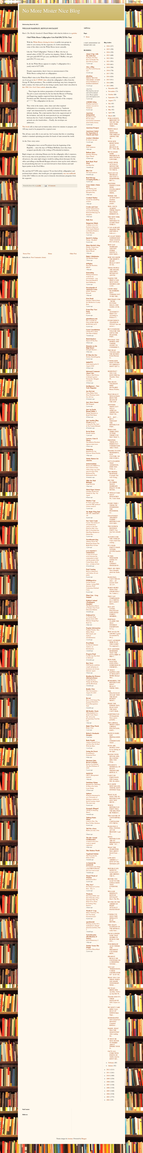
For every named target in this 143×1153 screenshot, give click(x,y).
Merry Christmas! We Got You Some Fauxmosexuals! (92, 914)
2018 (108, 70)
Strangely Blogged (92, 808)
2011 (108, 1072)
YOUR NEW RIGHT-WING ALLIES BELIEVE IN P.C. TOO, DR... (114, 145)
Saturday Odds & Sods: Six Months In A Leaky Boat (93, 302)
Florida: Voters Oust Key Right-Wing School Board (92, 249)
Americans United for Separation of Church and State (92, 133)
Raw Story (89, 663)
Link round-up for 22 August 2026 (92, 365)
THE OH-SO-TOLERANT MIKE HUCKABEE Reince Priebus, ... (113, 386)
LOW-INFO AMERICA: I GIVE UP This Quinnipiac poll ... (113, 861)
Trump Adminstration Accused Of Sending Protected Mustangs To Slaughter (93, 211)
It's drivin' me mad (91, 140)
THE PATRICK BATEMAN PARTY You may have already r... (114, 530)
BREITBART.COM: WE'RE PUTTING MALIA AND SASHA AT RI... (114, 303)
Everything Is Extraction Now (91, 754)
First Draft (90, 298)
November (111, 91)
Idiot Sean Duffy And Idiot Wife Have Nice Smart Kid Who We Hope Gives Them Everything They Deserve (92, 900)
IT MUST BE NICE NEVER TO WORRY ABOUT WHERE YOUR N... (114, 1043)
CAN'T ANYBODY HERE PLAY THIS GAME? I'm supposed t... (114, 643)
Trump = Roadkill (91, 240)
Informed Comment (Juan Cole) (93, 372)
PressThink (90, 643)
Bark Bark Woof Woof (91, 162)
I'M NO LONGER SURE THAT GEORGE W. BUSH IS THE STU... (114, 937)
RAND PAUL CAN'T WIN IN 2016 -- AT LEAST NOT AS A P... (114, 581)
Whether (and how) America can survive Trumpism (92, 106)
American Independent (90, 114)
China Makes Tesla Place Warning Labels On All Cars (92, 395)
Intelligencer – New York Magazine (92, 387)
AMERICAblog (91, 102)
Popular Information (93, 628)
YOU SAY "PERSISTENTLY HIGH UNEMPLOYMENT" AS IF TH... (114, 971)
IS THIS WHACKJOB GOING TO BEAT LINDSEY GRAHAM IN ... (114, 560)
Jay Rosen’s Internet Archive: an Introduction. (92, 647)
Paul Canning (91, 569)
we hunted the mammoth (91, 864)
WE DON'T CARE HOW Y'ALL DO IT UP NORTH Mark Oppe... (114, 1011)
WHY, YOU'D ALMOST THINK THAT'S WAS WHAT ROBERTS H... (114, 210)
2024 (108, 52)
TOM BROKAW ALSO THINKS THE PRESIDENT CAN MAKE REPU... (114, 948)
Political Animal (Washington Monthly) (91, 602)
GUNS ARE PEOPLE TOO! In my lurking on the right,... (114, 748)
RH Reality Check (92, 711)
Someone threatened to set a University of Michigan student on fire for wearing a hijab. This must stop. (93, 799)
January (111, 1066)
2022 (108, 58)
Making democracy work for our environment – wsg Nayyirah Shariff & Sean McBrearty (92, 278)
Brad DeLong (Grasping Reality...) (93, 179)
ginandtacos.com (91, 318)
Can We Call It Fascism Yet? (93, 70)
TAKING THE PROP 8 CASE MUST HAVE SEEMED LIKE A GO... (114, 282)
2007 (108, 1085)
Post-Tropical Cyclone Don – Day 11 (93, 887)
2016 (108, 76)
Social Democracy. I (92, 940)
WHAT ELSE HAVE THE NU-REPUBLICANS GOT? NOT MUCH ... (114, 798)
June (109, 107)
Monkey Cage (90, 500)
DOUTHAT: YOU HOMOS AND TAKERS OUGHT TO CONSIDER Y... (114, 343)
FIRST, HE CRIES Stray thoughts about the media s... (114, 571)
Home (50, 254)
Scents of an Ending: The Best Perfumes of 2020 (92, 766)
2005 (108, 1091)
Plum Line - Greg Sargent (92, 596)
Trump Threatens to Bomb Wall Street (92, 414)
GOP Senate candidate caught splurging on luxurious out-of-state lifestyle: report (93, 668)
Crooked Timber (91, 198)
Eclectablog (90, 272)
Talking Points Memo (91, 818)
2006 (108, 1088)
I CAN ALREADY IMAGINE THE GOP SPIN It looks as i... (114, 230)
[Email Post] (45, 186)
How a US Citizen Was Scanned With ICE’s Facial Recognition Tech (93, 703)
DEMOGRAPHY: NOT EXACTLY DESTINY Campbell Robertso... (114, 1021)
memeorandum (91, 464)
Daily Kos (89, 220)
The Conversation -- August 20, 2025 (92, 692)
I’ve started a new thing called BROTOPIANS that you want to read (93, 868)
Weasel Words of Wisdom (91, 877)
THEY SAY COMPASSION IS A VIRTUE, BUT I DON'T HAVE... (113, 600)
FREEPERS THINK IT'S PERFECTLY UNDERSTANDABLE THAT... (114, 444)
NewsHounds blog (92, 539)
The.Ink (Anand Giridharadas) (91, 838)
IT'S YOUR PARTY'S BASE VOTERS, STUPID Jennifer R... (114, 549)
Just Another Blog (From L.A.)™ (92, 421)
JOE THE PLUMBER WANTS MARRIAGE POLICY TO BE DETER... (114, 485)
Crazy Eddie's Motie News (93, 186)
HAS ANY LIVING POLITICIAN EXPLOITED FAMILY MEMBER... (113, 611)
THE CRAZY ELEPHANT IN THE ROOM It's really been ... (114, 928)
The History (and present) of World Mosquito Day (91, 190)
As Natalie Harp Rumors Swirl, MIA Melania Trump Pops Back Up (92, 620)
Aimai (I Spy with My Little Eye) (92, 55)
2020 (108, 64)
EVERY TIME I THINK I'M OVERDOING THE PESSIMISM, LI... (113, 508)
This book (25, 126)
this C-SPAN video (40, 80)
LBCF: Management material (92, 776)
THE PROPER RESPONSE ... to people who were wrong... (113, 474)
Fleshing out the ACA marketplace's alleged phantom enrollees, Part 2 (93, 926)
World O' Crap (91, 911)
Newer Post (26, 254)
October (111, 94)
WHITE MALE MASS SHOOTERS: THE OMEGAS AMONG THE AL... (114, 133)
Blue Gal (89, 170)
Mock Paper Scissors (93, 489)
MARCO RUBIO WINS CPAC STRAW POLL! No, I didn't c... (114, 590)
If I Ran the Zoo (91, 355)
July (109, 103)
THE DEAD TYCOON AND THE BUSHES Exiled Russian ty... (114, 354)
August (110, 100)
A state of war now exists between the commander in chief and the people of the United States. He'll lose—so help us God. (92, 559)
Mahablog (89, 449)
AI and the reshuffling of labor (92, 200)
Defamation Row (91, 879)
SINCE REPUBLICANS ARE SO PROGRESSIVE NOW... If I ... (114, 840)
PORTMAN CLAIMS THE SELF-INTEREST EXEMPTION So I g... (113, 624)
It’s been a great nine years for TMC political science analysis (93, 504)
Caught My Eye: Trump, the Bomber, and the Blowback (92, 682)
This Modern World (93, 850)
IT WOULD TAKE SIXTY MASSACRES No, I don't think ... (114, 496)
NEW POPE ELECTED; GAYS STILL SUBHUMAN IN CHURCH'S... (114, 663)
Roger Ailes (89, 728)
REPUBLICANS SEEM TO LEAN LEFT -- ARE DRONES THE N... (114, 872)
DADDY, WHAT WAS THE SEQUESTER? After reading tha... (113, 1032)
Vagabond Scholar (92, 854)
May (109, 110)
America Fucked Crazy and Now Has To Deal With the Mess (93, 744)
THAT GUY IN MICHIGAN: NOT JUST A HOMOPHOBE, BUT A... (114, 176)
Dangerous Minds (92, 223)
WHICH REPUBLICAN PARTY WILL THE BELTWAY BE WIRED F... (114, 809)
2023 (108, 55)
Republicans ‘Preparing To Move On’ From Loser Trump (93, 786)
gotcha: (74, 33)
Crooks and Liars (92, 207)
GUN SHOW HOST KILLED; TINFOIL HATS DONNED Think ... (114, 788)
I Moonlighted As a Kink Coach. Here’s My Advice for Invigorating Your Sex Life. (93, 717)
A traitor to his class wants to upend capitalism (92, 843)
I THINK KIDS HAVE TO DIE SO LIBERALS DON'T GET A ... (114, 364)
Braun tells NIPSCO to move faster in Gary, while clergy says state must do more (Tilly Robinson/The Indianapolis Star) (93, 470)
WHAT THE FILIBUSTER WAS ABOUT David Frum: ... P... (113, 851)
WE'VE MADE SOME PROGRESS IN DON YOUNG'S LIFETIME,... (114, 155)
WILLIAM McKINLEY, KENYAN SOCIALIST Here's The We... (114, 895)
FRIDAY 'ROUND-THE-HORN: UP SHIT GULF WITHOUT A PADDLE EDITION (93, 81)
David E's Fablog (92, 238)
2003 (108, 1097)
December (111, 88)
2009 (108, 1078)
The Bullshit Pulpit (92, 258)
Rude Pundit (90, 740)
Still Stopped (90, 404)
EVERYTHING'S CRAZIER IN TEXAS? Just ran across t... (114, 323)
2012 (108, 1069)
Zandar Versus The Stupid (92, 946)
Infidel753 (89, 362)
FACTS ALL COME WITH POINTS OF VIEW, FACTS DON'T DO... (113, 1055)
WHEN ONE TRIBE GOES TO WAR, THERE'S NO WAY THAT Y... (114, 433)
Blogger (83, 1138)
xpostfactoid (90, 922)
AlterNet (89, 89)
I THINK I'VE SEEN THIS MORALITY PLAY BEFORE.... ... (113, 918)
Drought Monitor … (92, 350)
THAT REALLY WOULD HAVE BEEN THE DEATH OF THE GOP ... (114, 398)
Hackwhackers (91, 339)
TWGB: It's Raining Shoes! (92, 811)
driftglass (89, 263)
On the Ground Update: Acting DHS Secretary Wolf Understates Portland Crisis (92, 586)
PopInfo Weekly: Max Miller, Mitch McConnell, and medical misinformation (92, 634)
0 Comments (52, 186)
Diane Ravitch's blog (93, 245)
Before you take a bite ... (92, 831)
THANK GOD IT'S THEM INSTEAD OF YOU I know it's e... (114, 1000)
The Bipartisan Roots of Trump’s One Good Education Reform (92, 608)
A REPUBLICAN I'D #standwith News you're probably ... (113, 717)
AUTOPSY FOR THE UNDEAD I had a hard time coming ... (114, 539)
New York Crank (92, 521)
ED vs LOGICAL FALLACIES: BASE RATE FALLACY (92, 322)
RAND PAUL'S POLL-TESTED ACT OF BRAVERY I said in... (114, 830)
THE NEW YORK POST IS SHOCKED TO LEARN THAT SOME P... (114, 220)
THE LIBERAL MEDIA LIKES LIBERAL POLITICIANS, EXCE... (114, 726)
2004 (108, 1094)
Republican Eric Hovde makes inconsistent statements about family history (93, 119)
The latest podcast (91, 172)
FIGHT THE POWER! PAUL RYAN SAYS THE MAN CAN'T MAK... (114, 707)
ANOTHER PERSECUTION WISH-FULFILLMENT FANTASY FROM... (114, 188)
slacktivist (89, 773)
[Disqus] (49, 220)
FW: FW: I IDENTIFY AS (93, 514)
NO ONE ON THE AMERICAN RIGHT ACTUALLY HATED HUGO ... (114, 906)
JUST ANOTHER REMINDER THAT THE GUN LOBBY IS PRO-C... (114, 652)
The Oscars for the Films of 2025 (91, 857)
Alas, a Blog (90, 67)
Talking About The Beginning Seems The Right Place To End (92, 543)
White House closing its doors (43, 42)
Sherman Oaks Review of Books (91, 761)
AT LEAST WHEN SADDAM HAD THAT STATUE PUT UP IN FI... (114, 239)
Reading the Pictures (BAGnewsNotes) (93, 677)
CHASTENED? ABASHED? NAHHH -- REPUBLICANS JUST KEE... (114, 519)
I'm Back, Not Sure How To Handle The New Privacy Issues (92, 59)
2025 (108, 49)
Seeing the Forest (92, 751)
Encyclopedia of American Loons (91, 288)
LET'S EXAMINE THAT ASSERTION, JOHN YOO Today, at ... (114, 465)
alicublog (89, 76)
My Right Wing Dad (93, 511)
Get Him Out (90, 165)
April (110, 113)
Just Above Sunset (92, 402)
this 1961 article (33, 87)
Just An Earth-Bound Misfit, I (91, 410)
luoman (70, 1138)
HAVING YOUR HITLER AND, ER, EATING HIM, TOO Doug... (113, 758)
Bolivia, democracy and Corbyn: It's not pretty (92, 573)
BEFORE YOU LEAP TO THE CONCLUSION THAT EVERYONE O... (114, 883)
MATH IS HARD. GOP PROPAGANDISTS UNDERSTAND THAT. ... (114, 738)
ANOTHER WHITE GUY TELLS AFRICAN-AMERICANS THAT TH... (113, 409)
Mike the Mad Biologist (91, 481)
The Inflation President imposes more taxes (93, 443)
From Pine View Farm (91, 310)
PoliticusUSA (90, 615)
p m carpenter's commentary (91, 552)
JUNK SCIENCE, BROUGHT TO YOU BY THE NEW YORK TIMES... (113, 122)
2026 (108, 46)
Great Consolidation (93, 329)
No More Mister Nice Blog (51, 10)
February (111, 1063)
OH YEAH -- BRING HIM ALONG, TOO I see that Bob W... (114, 991)
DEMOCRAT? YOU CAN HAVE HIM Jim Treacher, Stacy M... (114, 375)
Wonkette (89, 894)
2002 (108, 1100)
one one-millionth (69, 173)
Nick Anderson (90, 147)
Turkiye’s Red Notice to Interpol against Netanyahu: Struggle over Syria (92, 378)
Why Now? (90, 885)
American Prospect (92, 128)
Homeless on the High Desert (91, 347)
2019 (108, 67)
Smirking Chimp (92, 782)
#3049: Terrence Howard (91, 292)
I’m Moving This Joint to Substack (93, 657)
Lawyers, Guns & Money (92, 439)
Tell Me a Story (91, 828)
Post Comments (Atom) (38, 257)
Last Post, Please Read (93, 949)
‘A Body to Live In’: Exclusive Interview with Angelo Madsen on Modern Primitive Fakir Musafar (92, 229)
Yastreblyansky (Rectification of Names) (91, 937)
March (110, 116)
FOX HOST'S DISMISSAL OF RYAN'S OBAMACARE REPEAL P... (114, 768)
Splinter (89, 793)
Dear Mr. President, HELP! (92, 266)
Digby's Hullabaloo (92, 256)
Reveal (88, 698)
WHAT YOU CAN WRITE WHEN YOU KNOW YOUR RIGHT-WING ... (114, 981)
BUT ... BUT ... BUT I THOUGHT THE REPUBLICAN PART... (113, 422)
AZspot (88, 145)
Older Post (73, 254)
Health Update (90, 433)
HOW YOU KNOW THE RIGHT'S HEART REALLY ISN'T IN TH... (114, 261)
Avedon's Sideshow (92, 138)
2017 (108, 73)
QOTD (88, 313)
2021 (108, 61)
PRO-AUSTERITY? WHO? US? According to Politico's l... (113, 313)
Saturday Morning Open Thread (91, 155)
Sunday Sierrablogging (93, 357)
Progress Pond (91, 654)
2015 (108, 80)
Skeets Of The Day (92, 341)
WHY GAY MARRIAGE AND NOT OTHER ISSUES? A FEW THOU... (113, 249)
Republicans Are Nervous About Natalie (93, 452)
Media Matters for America (92, 459)
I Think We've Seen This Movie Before (92, 332)
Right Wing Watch (92, 726)
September (111, 97)
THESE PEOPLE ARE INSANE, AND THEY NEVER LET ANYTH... (113, 271)
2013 (108, 86)
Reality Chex (90, 689)
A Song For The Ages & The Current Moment (93, 425)
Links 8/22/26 (90, 484)
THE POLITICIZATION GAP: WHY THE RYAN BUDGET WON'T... (114, 696)
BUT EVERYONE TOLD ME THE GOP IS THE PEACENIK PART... (114, 333)
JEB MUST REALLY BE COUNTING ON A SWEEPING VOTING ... (114, 960)
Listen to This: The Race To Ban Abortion (93, 822)
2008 (108, 1082)
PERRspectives (91, 580)
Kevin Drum (90, 431)
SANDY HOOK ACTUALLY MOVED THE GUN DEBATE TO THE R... (113, 166)
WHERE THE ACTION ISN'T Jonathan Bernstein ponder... (114, 199)
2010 (108, 1075)
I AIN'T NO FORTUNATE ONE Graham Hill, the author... (114, 778)
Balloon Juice (90, 152)
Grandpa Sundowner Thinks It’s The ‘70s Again (92, 493)
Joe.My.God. (90, 391)
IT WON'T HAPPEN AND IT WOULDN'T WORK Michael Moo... (114, 674)
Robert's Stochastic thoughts (92, 734)
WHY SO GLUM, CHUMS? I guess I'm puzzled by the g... (114, 634)
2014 (108, 83)
